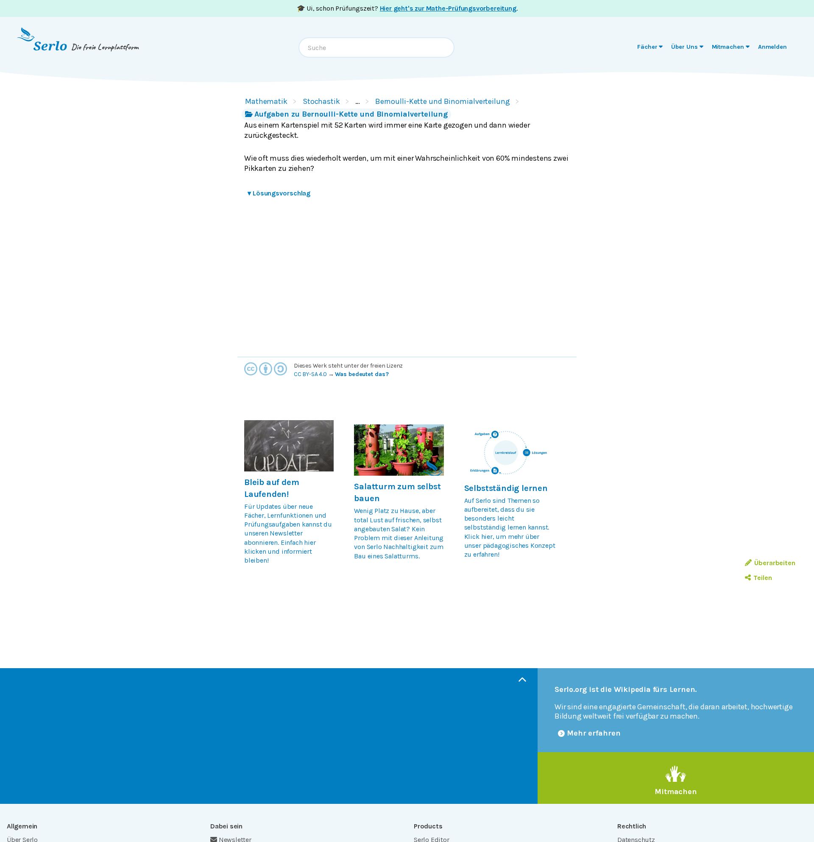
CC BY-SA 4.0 (310, 374)
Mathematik (266, 101)
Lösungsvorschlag (279, 193)
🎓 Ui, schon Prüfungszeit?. (407, 8)
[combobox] (376, 47)
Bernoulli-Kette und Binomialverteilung (442, 101)
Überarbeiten (774, 563)
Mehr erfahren (594, 733)
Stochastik (321, 101)
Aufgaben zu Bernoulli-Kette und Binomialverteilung (351, 114)
